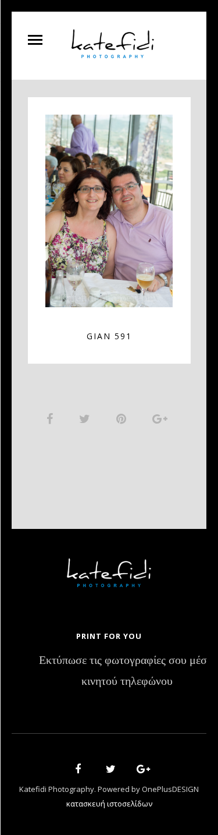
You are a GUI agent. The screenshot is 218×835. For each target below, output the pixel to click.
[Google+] (139, 770)
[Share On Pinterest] (123, 418)
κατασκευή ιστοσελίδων (109, 803)
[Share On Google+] (162, 418)
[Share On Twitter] (86, 418)
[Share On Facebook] (51, 418)
